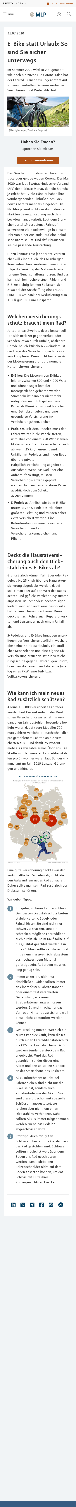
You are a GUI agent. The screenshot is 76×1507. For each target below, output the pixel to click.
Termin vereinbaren (38, 160)
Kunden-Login (62, 3)
